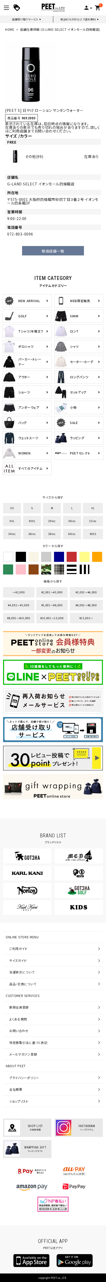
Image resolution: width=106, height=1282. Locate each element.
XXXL (32, 521)
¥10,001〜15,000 (52, 618)
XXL (12, 521)
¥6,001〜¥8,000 (86, 605)
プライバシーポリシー (24, 1077)
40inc (72, 534)
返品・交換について (22, 984)
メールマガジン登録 (23, 1054)
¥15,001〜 (86, 618)
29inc (52, 521)
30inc (72, 521)
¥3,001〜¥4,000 (86, 592)
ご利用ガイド (18, 948)
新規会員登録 (19, 1007)
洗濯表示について (22, 972)
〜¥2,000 (19, 592)
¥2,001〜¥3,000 (52, 592)
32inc (93, 521)
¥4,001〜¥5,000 (18, 605)
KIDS (93, 534)
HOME (9, 29)
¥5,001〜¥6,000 (52, 605)
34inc (12, 534)
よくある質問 (18, 1019)
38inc (52, 534)
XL (92, 508)
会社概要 (15, 1089)
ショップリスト (19, 1101)
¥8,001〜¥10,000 (18, 618)
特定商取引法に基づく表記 (28, 1042)
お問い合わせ (19, 1030)
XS (12, 508)
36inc (32, 534)
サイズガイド (18, 960)
